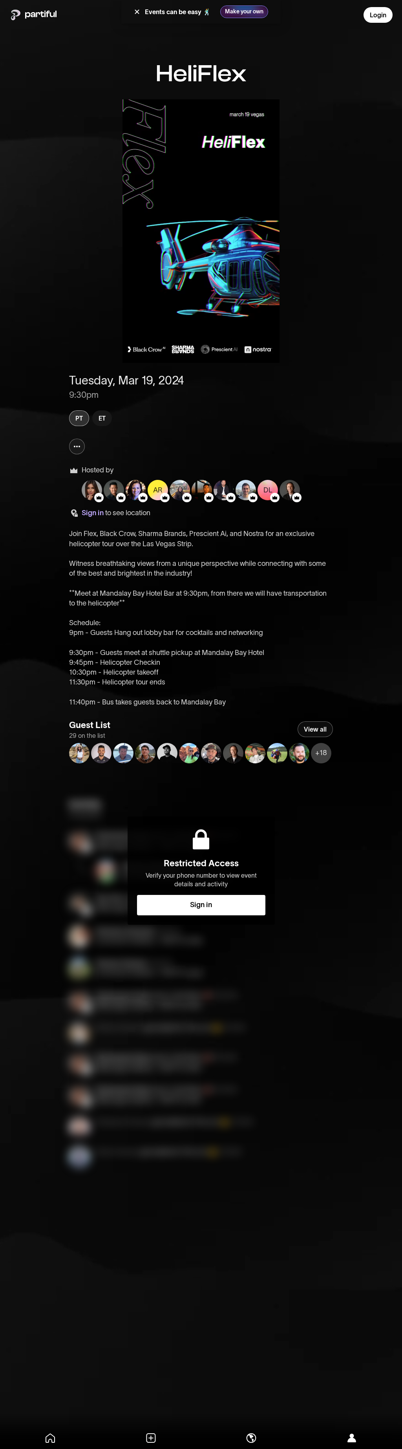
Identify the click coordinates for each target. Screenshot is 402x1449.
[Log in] (352, 1438)
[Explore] (251, 1438)
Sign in (93, 513)
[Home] (50, 1438)
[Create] (150, 1438)
